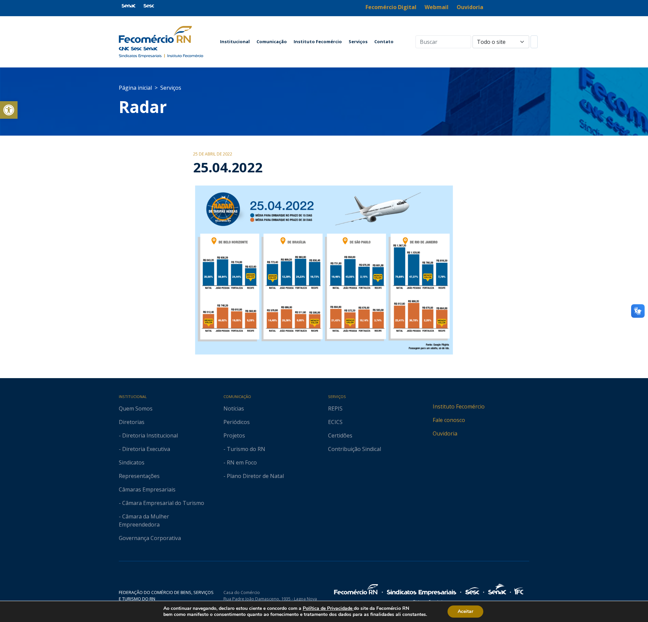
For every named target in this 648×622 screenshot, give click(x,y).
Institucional (235, 41)
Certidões (340, 435)
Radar (143, 107)
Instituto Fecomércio (318, 41)
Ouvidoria (445, 433)
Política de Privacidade (328, 608)
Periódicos (236, 422)
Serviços (358, 41)
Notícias (233, 408)
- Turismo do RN (244, 449)
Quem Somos (136, 408)
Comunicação (271, 41)
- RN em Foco (240, 462)
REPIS (335, 408)
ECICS (335, 422)
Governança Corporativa (150, 538)
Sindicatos (131, 462)
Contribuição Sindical (354, 449)
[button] (9, 110)
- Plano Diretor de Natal (253, 476)
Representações (139, 476)
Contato (384, 41)
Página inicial (135, 87)
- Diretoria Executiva (144, 449)
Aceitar (465, 611)
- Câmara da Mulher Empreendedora (144, 520)
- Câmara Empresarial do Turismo (161, 503)
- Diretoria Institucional (148, 435)
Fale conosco (449, 420)
